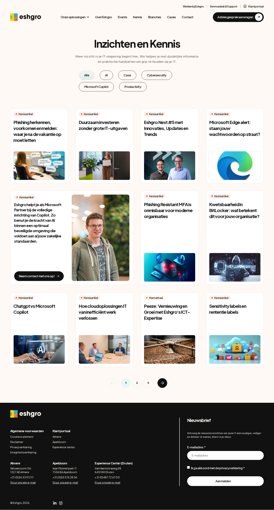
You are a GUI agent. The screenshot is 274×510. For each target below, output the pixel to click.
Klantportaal (256, 6)
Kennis (137, 17)
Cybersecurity (157, 75)
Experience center (64, 447)
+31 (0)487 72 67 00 (107, 477)
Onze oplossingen (73, 17)
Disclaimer (16, 442)
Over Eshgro (103, 17)
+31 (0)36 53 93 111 (22, 477)
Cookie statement (22, 436)
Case (127, 75)
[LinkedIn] (55, 503)
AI (106, 75)
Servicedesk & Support (223, 6)
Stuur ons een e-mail (23, 482)
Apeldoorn (59, 442)
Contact (187, 17)
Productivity (133, 87)
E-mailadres (195, 447)
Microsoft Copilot (96, 87)
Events (122, 17)
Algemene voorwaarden (27, 431)
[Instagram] (61, 503)
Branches (154, 17)
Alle (86, 75)
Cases (171, 17)
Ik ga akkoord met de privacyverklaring (217, 468)
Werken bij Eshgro (193, 6)
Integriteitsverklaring (23, 452)
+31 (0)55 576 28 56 (65, 477)
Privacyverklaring (21, 447)
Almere (57, 436)
